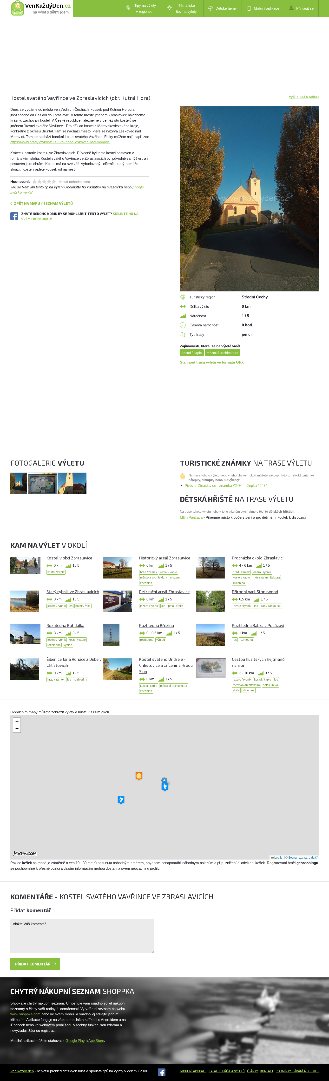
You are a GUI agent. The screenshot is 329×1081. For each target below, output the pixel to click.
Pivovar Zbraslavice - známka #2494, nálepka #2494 (226, 485)
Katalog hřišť (219, 1071)
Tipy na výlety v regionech (145, 8)
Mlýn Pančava (191, 517)
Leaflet (278, 857)
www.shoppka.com (25, 1014)
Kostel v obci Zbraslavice (69, 557)
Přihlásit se (305, 8)
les (70, 606)
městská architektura (222, 353)
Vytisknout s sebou (304, 97)
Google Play (75, 1041)
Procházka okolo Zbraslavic (257, 557)
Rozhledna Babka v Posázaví (258, 625)
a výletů (237, 1071)
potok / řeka (83, 606)
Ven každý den (22, 1071)
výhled (68, 645)
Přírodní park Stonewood (255, 591)
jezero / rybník (262, 572)
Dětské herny (226, 8)
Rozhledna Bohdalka (65, 625)
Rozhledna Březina (156, 625)
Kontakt (266, 1071)
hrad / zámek (148, 572)
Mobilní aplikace (266, 8)
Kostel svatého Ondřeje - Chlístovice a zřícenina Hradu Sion (166, 665)
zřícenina (146, 583)
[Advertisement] (154, 60)
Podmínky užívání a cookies (297, 1071)
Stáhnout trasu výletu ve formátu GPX (212, 362)
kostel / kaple (192, 353)
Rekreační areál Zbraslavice (164, 591)
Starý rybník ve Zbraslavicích (72, 591)
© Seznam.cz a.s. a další (301, 857)
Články (252, 1071)
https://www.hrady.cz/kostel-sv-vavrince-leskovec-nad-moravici (60, 142)
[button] (164, 782)
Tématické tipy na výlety (186, 8)
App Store (96, 1041)
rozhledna (54, 645)
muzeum (175, 577)
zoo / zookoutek (271, 606)
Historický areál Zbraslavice (164, 557)
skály (236, 690)
